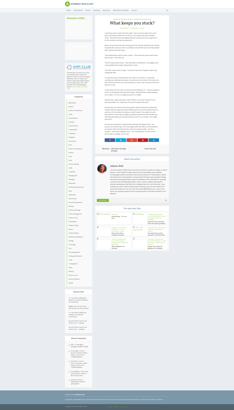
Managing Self (158, 214)
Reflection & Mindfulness (142, 19)
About (68, 10)
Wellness (150, 231)
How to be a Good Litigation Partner (118, 234)
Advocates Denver (76, 380)
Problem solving (159, 242)
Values (122, 231)
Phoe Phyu (74, 361)
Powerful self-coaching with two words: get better (156, 222)
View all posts (103, 200)
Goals (155, 227)
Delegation (115, 227)
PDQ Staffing (75, 371)
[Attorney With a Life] (79, 3)
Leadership (116, 19)
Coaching (96, 10)
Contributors (78, 10)
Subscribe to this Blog (121, 10)
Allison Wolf (125, 28)
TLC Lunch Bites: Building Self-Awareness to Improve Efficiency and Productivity (78, 300)
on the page (74, 351)
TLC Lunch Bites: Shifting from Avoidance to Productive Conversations (78, 314)
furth (72, 344)
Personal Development (154, 216)
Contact (134, 10)
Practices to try (116, 242)
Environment (122, 227)
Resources (106, 10)
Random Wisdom (127, 19)
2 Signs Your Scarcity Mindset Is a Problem (155, 247)
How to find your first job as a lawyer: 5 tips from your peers (79, 373)
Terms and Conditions (113, 407)
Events (87, 10)
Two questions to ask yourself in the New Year (156, 234)
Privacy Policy (123, 407)
